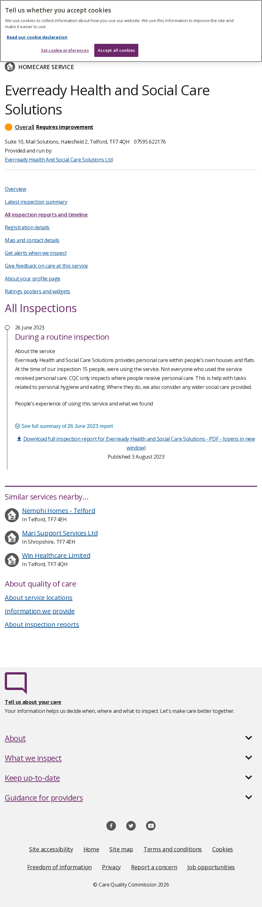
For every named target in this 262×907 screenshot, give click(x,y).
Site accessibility (51, 849)
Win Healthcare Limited (56, 555)
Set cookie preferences (65, 50)
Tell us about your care (33, 702)
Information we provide (39, 611)
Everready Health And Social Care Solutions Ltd (58, 159)
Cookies (222, 849)
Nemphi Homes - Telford (58, 510)
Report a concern (154, 867)
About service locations (39, 597)
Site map (121, 849)
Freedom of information (59, 867)
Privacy (111, 867)
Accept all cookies (116, 50)
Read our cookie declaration (37, 37)
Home (91, 849)
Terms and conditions (172, 849)
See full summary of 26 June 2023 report (66, 426)
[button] (131, 127)
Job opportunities (211, 867)
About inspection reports (42, 624)
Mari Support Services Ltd (60, 533)
